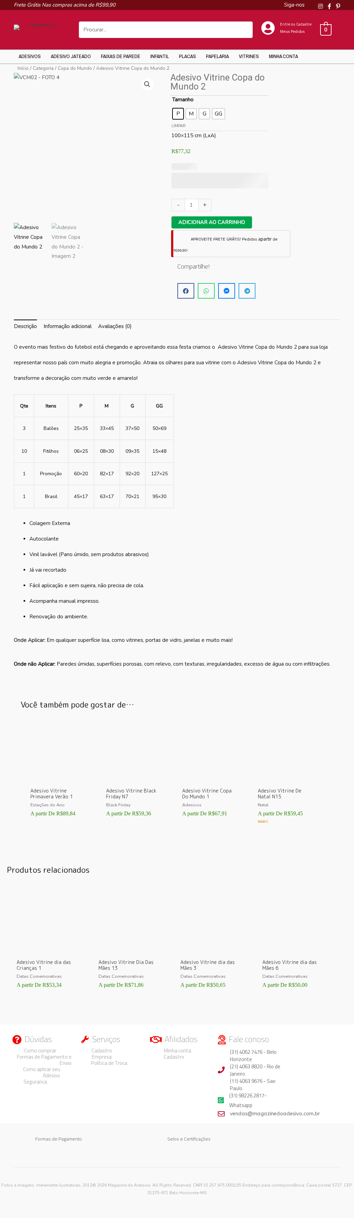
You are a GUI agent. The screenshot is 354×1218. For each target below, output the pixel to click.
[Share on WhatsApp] (206, 291)
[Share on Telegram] (247, 291)
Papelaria (217, 56)
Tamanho (183, 99)
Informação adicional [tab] (68, 326)
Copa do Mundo (75, 68)
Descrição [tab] (25, 326)
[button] (147, 84)
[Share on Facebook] (185, 291)
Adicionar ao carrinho (211, 222)
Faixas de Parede (120, 56)
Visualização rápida (59, 778)
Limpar (178, 126)
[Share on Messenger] (226, 291)
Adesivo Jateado (71, 56)
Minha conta (283, 56)
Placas (187, 56)
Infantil (159, 56)
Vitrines (249, 56)
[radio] (178, 114)
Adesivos (30, 56)
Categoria (43, 68)
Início (23, 68)
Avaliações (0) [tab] (115, 326)
